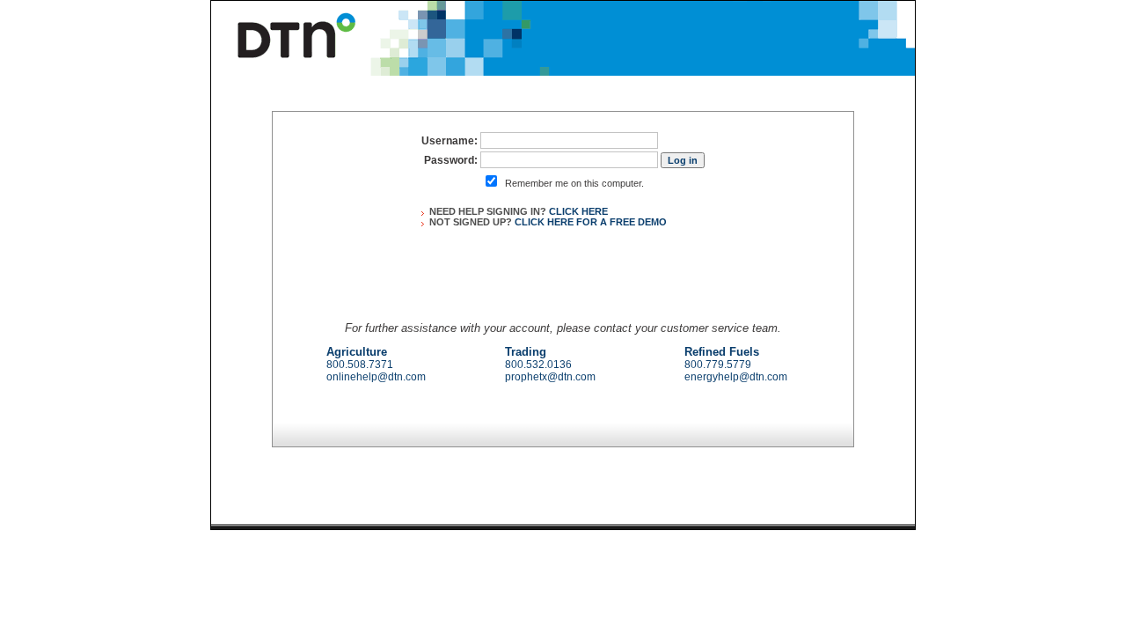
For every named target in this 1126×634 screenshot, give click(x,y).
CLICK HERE (578, 211)
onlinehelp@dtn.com (376, 377)
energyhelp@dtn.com (735, 377)
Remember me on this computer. (574, 183)
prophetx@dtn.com (550, 377)
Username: (449, 141)
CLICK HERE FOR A (591, 222)
